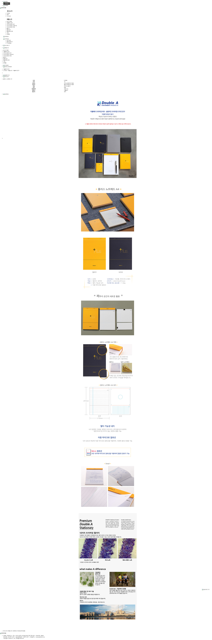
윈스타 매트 (9, 21)
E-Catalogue (9, 43)
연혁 (8, 14)
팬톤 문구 (9, 29)
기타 (8, 32)
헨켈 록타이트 (10, 31)
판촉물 (8, 34)
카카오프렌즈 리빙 (11, 27)
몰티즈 (8, 28)
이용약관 (15, 630)
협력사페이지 (10, 41)
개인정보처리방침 (21, 630)
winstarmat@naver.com (40, 637)
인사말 (8, 13)
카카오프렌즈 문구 (11, 24)
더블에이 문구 (10, 22)
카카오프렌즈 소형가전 (12, 25)
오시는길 (9, 16)
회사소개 (5, 630)
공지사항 (9, 40)
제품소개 (10, 630)
